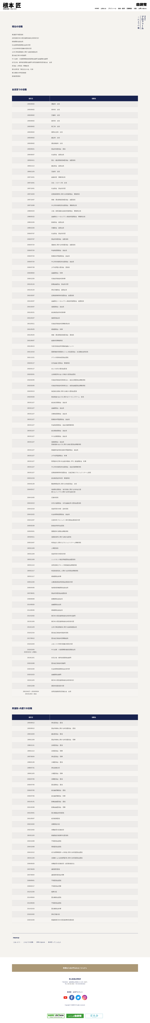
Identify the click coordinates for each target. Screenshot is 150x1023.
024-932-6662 (70, 984)
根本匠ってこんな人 (54, 942)
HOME (97, 8)
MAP (85, 982)
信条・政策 (121, 8)
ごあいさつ (16, 942)
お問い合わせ (143, 8)
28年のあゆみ (40, 942)
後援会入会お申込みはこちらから (75, 968)
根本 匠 (12, 5)
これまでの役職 (28, 942)
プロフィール (112, 8)
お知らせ (103, 8)
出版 (135, 8)
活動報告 (129, 8)
